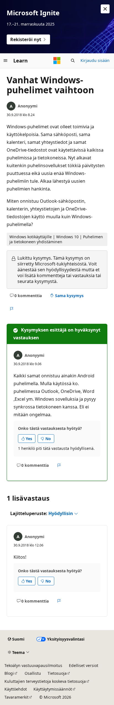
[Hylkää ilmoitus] (105, 8)
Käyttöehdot (15, 689)
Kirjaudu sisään (95, 60)
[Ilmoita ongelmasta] (11, 308)
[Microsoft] (57, 60)
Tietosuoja (57, 673)
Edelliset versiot (83, 665)
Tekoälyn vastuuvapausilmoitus (33, 665)
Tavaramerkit (16, 697)
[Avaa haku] (72, 61)
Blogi (9, 673)
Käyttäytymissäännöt (52, 689)
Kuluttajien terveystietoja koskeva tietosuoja (45, 681)
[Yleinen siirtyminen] (5, 61)
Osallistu (33, 673)
